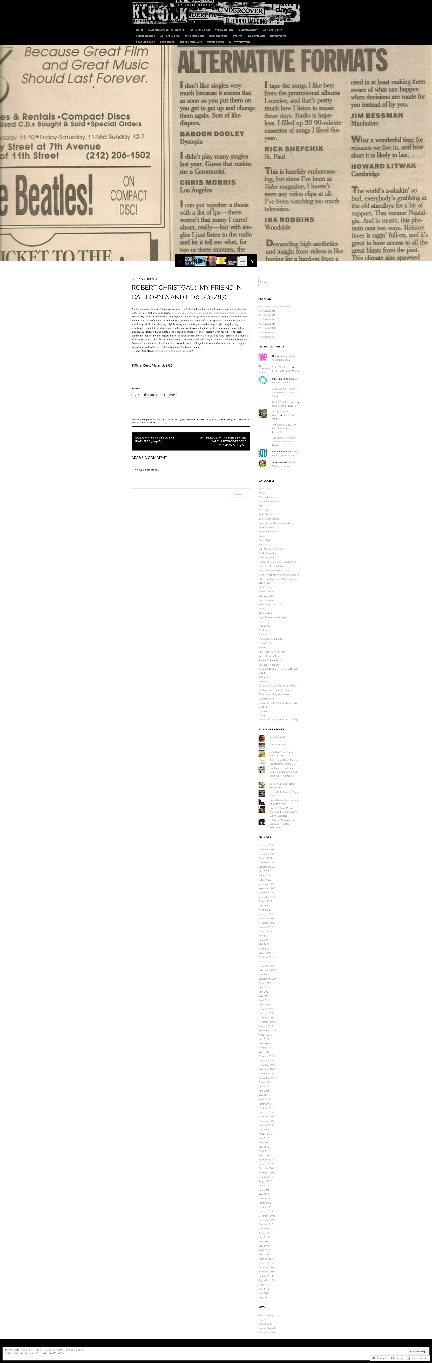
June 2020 (264, 991)
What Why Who (240, 42)
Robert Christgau (227, 419)
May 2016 (264, 1194)
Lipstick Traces (266, 591)
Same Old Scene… (282, 367)
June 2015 (264, 1241)
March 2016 (265, 1202)
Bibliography (218, 36)
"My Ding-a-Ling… (282, 424)
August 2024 (265, 858)
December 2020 (267, 965)
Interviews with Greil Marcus (274, 570)
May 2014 (264, 1297)
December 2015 (267, 1215)
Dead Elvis (264, 540)
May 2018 (264, 1095)
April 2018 (264, 1099)
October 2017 (266, 1125)
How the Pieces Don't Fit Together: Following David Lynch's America (283, 811)
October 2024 (266, 853)
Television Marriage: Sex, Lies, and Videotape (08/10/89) (282, 823)
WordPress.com (267, 1332)
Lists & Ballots (266, 595)
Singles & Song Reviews (272, 660)
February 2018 (266, 1107)
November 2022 (267, 888)
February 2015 (266, 1258)
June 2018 (264, 1090)
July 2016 (264, 1185)
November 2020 (267, 970)
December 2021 (267, 918)
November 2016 (267, 1172)
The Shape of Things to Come (274, 690)
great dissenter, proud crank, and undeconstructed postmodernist (206, 312)
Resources (167, 42)
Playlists (263, 630)
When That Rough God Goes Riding (278, 719)
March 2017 (265, 1155)
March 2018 (265, 1103)
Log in (262, 1319)
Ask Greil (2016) (200, 30)
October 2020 (266, 974)
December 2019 (267, 1017)
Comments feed (267, 1328)
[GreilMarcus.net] (216, 24)
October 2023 (266, 862)
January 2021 (266, 961)
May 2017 (264, 1146)
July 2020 (264, 987)
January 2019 (266, 1060)
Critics (159, 419)
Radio (214, 419)
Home (139, 30)
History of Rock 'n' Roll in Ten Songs (278, 561)
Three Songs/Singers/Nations (274, 694)
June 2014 (264, 1293)
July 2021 (264, 935)
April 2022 (264, 909)
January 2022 (266, 914)
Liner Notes (265, 587)
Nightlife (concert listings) (272, 617)
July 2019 (264, 1039)
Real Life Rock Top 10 (270, 656)
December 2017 (267, 1116)
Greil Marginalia (267, 553)
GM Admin (152, 279)
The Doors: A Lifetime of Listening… (278, 685)
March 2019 (265, 1052)
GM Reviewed (256, 36)
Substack (263, 677)
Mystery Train (266, 613)
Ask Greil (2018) (248, 30)
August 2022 (265, 901)
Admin (262, 492)
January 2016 (266, 1211)
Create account (266, 1315)
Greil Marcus (192, 419)
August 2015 (265, 1232)
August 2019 (265, 1034)
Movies (262, 608)
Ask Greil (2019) (272, 30)
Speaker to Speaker (269, 664)
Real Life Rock (145, 42)
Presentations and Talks (271, 638)
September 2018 (267, 1077)
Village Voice (242, 419)
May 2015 (264, 1245)
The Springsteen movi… (285, 437)
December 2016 (267, 1168)
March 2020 (265, 1004)
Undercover (215, 42)
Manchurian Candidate (270, 604)
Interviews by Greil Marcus (273, 566)
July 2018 (264, 1086)
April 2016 (264, 1198)
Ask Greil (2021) (170, 36)
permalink (150, 422)
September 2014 (267, 1280)
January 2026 (266, 845)
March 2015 (265, 1254)
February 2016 (266, 1207)
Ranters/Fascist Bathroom (272, 651)
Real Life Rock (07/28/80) (286, 371)
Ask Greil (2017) (224, 30)
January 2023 (266, 879)
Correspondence (267, 531)
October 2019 (266, 1026)
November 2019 (267, 1021)
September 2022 (267, 896)
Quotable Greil (266, 643)
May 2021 (264, 944)
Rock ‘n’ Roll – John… (284, 402)
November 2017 (267, 1120)
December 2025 (267, 849)
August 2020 (265, 983)
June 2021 (264, 940)
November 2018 (267, 1069)
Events (237, 36)
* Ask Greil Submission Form (166, 30)
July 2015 (264, 1237)
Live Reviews (266, 600)
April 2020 (264, 1000)
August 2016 (265, 1181)
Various (263, 715)
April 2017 (264, 1151)
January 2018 (266, 1112)
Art (260, 505)
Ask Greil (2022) (194, 36)
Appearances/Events (269, 501)
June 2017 (264, 1142)
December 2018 (267, 1064)
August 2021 (265, 931)
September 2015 (267, 1228)
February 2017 (266, 1159)
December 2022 (267, 883)
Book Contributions (269, 518)
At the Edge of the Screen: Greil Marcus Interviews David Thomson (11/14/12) (223, 441)
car (244, 320)
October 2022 (266, 892)
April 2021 (264, 948)
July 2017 (264, 1138)
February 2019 (266, 1056)
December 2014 (267, 1267)
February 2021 (266, 957)
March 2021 (265, 952)
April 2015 (264, 1250)
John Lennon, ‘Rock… (284, 405)
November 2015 (267, 1219)
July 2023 (264, 871)
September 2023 (267, 866)
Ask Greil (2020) (145, 36)
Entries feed (265, 1323)
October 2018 (266, 1073)
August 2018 (265, 1082)
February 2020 (266, 1008)
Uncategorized (266, 698)
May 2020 (264, 995)
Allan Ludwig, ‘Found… (285, 388)
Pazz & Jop (168, 419)
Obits (261, 621)
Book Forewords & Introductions (276, 522)
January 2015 (266, 1263)
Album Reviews (267, 497)
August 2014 (265, 1284)
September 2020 (267, 978)
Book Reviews (266, 527)
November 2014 (267, 1271)
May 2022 (264, 905)
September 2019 (267, 1030)
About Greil (265, 488)
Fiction (262, 544)
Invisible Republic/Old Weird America (279, 574)
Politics (262, 634)
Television (264, 681)
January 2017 (266, 1164)
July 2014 (264, 1288)
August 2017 (265, 1133)
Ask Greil (264, 510)
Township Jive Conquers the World (174, 350)
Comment (238, 494)
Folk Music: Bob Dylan (271, 548)
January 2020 (266, 1013)
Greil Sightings (266, 557)
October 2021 (266, 927)
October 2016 (266, 1176)
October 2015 (266, 1224)
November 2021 (267, 922)
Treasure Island (191, 42)
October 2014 (266, 1276)
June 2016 (264, 1189)
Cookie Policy (59, 1352)
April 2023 (264, 875)
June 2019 (264, 1043)
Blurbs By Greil (267, 514)
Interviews (278, 36)
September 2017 (267, 1129)
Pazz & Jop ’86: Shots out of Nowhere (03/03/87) (155, 439)
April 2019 (264, 1047)
